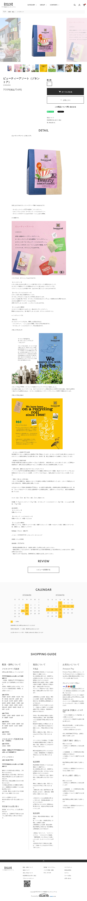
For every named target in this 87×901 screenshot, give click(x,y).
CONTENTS (53, 5)
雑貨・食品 (11, 12)
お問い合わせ (67, 878)
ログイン (66, 872)
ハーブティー (20, 12)
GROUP (42, 5)
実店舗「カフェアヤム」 (50, 867)
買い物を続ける (51, 122)
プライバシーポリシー (28, 878)
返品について (50, 117)
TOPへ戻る (43, 861)
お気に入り (66, 100)
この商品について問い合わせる (65, 107)
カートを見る (67, 875)
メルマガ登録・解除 (49, 870)
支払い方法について (28, 872)
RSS (45, 872)
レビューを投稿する (43, 570)
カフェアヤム (10, 809)
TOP (4, 12)
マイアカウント (68, 867)
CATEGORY (31, 5)
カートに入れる (67, 92)
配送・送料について (28, 867)
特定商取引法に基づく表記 (54, 120)
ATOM (49, 872)
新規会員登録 (67, 870)
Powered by (34, 896)
